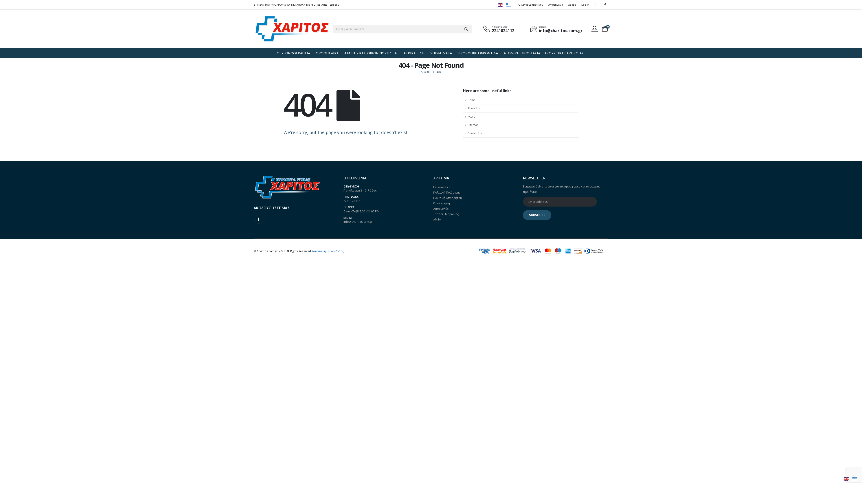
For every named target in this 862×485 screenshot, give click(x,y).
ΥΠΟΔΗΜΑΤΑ (441, 53)
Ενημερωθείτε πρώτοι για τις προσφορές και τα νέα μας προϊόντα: (561, 189)
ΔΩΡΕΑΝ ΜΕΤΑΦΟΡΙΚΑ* (269, 4)
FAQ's (471, 117)
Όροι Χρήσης (442, 203)
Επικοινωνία (442, 187)
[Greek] (509, 4)
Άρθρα (572, 4)
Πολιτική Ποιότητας (446, 192)
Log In (585, 4)
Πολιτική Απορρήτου (447, 198)
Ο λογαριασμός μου (530, 4)
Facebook (258, 219)
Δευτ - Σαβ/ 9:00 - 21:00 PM (361, 211)
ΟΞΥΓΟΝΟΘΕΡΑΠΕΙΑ (293, 53)
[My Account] (594, 29)
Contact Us (475, 133)
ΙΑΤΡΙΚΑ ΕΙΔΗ (413, 53)
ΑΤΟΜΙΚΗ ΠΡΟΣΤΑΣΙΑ (522, 53)
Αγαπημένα (555, 4)
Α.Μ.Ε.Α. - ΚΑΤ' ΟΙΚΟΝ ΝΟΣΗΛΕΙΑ (370, 53)
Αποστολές (441, 209)
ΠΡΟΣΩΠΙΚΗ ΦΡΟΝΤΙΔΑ (478, 53)
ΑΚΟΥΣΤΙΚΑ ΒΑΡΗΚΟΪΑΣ (564, 53)
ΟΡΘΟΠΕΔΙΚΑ (327, 53)
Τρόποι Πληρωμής (446, 214)
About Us (474, 108)
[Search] (466, 29)
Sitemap (473, 125)
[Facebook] (605, 5)
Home (472, 100)
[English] (501, 4)
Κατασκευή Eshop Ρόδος (328, 251)
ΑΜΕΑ (437, 219)
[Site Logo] (292, 29)
